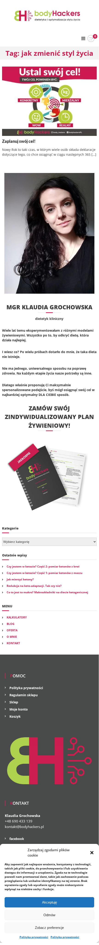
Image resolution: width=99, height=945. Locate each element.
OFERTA (12, 630)
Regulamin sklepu (23, 695)
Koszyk (15, 716)
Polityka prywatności (34, 937)
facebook (16, 839)
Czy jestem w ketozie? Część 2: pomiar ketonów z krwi (43, 566)
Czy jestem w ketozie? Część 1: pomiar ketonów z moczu (44, 573)
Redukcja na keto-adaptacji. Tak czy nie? (34, 586)
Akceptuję (49, 902)
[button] (92, 852)
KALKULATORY (17, 617)
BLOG (10, 624)
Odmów (49, 915)
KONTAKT (13, 643)
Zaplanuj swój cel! (19, 141)
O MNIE (12, 637)
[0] (91, 38)
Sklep (13, 702)
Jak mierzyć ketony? (20, 579)
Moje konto (18, 709)
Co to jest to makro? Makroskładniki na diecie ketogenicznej (47, 592)
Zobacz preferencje (49, 928)
